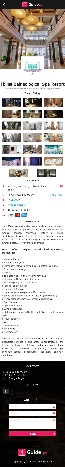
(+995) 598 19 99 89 (15, 371)
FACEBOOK (14, 199)
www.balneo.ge (16, 204)
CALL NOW (56, 194)
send (33, 433)
